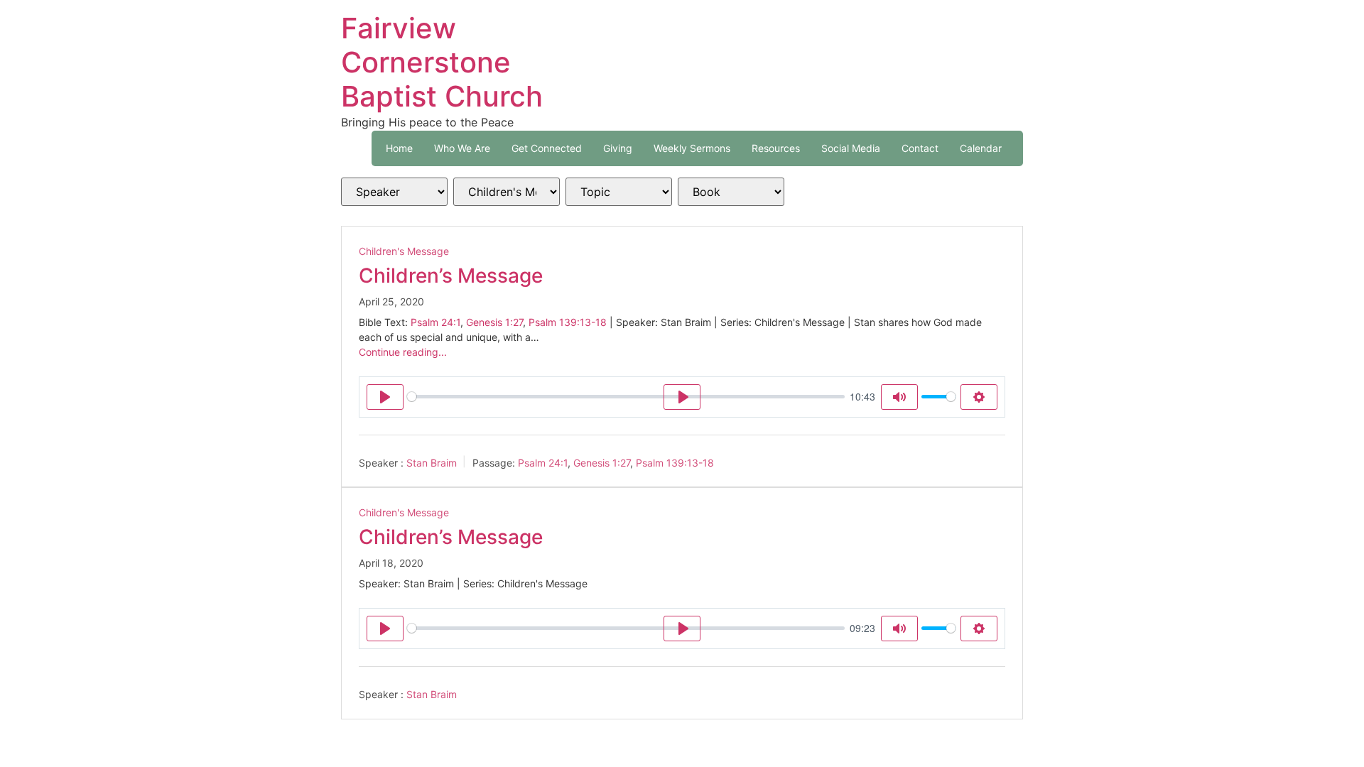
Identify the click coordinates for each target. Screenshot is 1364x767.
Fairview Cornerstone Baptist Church (442, 62)
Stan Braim (431, 462)
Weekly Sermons (692, 148)
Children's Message (404, 251)
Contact (920, 148)
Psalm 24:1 (435, 322)
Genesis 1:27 (494, 322)
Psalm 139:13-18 (568, 322)
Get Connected (547, 148)
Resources (776, 148)
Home (399, 148)
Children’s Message (451, 275)
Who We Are (462, 148)
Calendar (981, 148)
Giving (617, 148)
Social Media (850, 148)
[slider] (626, 396)
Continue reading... (403, 352)
